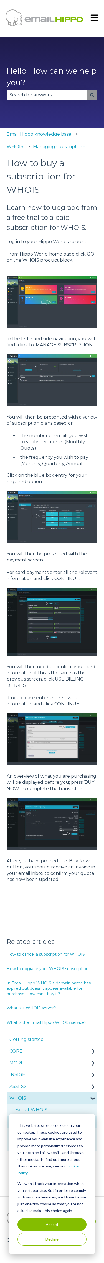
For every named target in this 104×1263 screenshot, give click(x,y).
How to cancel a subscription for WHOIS (46, 954)
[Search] (92, 95)
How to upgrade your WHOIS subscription (47, 968)
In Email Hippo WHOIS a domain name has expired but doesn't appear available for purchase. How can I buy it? (49, 988)
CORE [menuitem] (15, 1051)
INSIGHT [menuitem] (19, 1074)
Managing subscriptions (59, 146)
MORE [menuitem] (16, 1063)
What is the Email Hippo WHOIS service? (47, 1022)
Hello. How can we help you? (52, 76)
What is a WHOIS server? (31, 1008)
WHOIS (15, 146)
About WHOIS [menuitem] (31, 1109)
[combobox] (47, 95)
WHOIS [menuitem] (17, 1098)
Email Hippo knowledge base (39, 134)
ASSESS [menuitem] (18, 1086)
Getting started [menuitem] (26, 1039)
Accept (52, 1224)
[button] (92, 1051)
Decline (52, 1239)
